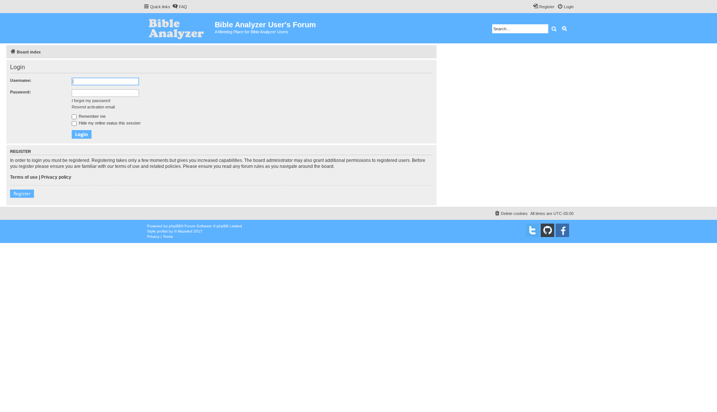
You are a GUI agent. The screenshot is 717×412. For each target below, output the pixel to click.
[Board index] (179, 28)
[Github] (547, 230)
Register (22, 193)
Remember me (92, 116)
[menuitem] (179, 6)
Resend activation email (93, 107)
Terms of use (24, 177)
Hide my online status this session (109, 123)
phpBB (175, 226)
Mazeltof (185, 231)
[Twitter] (532, 230)
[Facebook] (562, 230)
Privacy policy (56, 177)
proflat (162, 231)
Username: (20, 80)
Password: (20, 92)
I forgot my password (91, 100)
